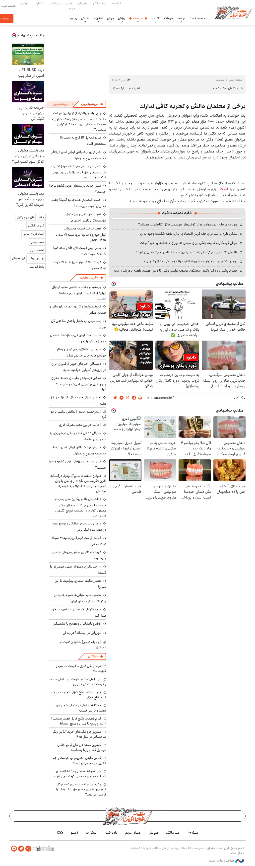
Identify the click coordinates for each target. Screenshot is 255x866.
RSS (60, 832)
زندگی (85, 18)
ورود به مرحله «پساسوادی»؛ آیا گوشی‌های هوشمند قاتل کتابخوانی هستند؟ (188, 224)
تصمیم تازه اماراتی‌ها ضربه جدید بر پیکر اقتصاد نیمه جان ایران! (80, 598)
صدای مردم (69, 5)
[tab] (92, 104)
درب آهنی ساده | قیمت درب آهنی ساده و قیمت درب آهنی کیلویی (78, 681)
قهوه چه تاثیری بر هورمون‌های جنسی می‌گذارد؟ (79, 555)
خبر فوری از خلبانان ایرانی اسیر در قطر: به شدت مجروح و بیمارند (78, 155)
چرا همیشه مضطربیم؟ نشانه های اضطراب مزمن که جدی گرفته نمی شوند (79, 773)
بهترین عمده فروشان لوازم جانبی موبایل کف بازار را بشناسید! (81, 747)
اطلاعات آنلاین (233, 12)
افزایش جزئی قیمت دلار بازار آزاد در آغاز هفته (78, 400)
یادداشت (56, 3)
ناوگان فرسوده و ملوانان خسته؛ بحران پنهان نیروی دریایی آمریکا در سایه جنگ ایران (78, 383)
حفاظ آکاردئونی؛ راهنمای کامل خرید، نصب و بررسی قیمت (79, 708)
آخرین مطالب (89, 277)
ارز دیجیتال (18, 258)
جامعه (181, 18)
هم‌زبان (82, 3)
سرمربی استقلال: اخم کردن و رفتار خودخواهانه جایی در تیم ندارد (81, 352)
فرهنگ (168, 18)
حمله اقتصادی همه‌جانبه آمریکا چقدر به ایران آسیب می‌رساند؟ (79, 203)
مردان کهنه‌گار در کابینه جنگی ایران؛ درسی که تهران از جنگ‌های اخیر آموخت (189, 243)
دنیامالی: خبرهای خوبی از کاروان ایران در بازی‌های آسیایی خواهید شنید (78, 367)
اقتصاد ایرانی (36, 250)
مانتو (41, 217)
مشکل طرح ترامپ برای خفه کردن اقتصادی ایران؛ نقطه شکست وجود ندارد (189, 233)
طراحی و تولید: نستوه (221, 861)
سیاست (138, 18)
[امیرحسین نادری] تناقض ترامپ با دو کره (78, 414)
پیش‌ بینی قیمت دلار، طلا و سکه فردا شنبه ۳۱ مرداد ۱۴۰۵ (79, 251)
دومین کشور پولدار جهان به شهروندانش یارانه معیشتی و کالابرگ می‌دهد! (189, 261)
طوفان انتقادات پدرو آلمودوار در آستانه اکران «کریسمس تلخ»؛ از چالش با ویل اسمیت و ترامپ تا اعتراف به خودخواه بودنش (78, 483)
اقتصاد (155, 18)
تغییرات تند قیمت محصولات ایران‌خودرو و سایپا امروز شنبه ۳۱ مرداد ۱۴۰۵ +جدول (81, 234)
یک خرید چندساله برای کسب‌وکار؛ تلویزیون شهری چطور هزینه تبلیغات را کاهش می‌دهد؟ (81, 789)
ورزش (121, 18)
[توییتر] (21, 849)
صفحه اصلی (235, 79)
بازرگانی (93, 656)
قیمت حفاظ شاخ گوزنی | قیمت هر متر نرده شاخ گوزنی (78, 695)
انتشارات (39, 3)
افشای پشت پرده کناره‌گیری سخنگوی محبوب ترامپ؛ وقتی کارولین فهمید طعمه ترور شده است (176, 270)
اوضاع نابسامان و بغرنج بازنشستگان (77, 623)
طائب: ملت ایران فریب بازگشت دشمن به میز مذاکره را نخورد (78, 338)
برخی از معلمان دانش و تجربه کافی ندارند (192, 106)
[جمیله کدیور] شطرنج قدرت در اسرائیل (83, 644)
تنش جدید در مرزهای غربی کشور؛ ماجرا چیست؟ (77, 189)
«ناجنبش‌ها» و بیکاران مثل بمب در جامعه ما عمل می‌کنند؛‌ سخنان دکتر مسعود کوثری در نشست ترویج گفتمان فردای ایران (80, 507)
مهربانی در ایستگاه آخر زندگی (82, 633)
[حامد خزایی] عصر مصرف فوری (80, 425)
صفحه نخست (197, 18)
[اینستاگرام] (28, 849)
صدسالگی (99, 3)
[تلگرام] (14, 849)
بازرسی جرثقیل (25, 217)
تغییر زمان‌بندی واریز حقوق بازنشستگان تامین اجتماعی (86, 217)
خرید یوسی (37, 242)
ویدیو (73, 18)
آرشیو (24, 3)
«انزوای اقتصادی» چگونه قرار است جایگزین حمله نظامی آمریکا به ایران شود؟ (187, 252)
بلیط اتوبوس (36, 266)
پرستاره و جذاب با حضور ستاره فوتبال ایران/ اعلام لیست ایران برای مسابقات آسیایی (79, 292)
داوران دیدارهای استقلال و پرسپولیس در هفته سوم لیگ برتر (79, 526)
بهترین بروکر (36, 258)
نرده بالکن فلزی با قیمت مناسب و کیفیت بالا (81, 668)
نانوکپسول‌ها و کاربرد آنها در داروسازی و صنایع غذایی (77, 309)
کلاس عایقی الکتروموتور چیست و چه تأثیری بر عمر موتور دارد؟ (79, 760)
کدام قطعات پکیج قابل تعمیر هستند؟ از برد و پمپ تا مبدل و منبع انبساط (78, 721)
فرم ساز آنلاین (36, 225)
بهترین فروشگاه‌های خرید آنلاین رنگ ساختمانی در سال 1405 (79, 734)
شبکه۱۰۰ (117, 3)
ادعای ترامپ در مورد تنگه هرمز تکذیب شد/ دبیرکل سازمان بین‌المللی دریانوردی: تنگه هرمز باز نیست (78, 171)
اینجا (224, 189)
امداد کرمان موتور (33, 233)
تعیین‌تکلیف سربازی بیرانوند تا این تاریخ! (80, 584)
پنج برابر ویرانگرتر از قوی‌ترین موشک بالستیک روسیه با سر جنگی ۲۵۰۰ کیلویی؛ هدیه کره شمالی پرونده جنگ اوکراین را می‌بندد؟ (79, 121)
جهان (110, 18)
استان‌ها (98, 18)
